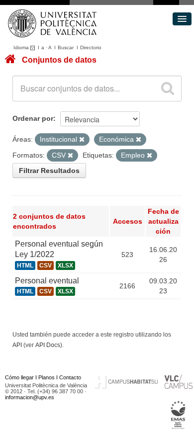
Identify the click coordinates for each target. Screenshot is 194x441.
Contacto (70, 377)
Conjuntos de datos (59, 60)
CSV (45, 265)
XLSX (65, 265)
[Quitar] (82, 140)
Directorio (90, 47)
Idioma (21, 47)
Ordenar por (32, 118)
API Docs (47, 345)
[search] (167, 88)
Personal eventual (47, 280)
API (17, 345)
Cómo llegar (19, 377)
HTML (25, 265)
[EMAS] (178, 415)
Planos (46, 377)
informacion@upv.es (29, 397)
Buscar (66, 47)
